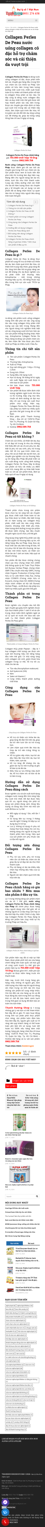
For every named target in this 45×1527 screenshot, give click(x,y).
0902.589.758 (26, 160)
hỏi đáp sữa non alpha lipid (16, 1339)
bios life (9, 1309)
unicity (9, 1422)
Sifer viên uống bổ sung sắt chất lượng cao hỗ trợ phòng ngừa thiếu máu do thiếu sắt (30, 1103)
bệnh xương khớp (28, 1313)
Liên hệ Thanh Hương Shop (15, 1)
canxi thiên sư (30, 1317)
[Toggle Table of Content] (34, 202)
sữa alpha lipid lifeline (14, 1365)
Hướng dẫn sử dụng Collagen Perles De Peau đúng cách (20, 229)
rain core (10, 1354)
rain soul (20, 1354)
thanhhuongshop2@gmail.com (15, 1504)
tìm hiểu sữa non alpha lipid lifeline (19, 1415)
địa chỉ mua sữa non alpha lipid (18, 1426)
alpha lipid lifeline (24, 1306)
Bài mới (31, 1243)
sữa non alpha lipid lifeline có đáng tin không (21, 1380)
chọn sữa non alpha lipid (15, 1320)
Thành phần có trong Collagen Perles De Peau (21, 218)
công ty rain (31, 1328)
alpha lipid (10, 1306)
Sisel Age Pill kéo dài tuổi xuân (17, 1208)
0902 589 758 (28, 1495)
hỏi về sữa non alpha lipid (16, 1335)
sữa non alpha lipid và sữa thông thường (21, 1396)
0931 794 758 (14, 1495)
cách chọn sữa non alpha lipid (17, 1324)
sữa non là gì (28, 1400)
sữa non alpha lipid (14, 1368)
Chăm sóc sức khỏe (23, 1080)
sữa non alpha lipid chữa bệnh (17, 1372)
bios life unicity (21, 1309)
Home (7, 27)
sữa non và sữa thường (15, 1404)
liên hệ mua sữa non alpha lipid (18, 1346)
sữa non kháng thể (13, 1400)
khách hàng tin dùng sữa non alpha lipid (21, 1342)
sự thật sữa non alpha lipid (16, 1407)
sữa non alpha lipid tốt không (17, 1393)
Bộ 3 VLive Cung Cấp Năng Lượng (17, 1236)
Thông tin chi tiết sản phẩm (20, 208)
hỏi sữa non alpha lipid (27, 1331)
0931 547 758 (25, 1498)
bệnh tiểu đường (12, 1313)
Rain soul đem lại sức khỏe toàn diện (19, 1220)
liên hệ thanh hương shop (16, 1350)
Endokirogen (28, 1046)
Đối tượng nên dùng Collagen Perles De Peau (20, 234)
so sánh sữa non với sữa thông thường (20, 1357)
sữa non (29, 1365)
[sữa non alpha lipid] (22, 10)
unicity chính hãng (21, 1422)
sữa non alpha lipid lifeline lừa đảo (19, 1385)
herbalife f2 (11, 1331)
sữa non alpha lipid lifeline (16, 1376)
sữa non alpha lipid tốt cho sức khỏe (19, 1389)
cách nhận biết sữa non (15, 1328)
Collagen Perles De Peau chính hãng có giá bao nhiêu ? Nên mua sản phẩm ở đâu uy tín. (22, 242)
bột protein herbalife (14, 1317)
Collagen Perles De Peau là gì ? (21, 205)
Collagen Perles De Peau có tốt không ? (21, 212)
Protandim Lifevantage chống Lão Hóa (20, 1232)
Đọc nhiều (14, 1243)
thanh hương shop (13, 1411)
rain (30, 1350)
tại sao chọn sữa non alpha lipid (18, 1418)
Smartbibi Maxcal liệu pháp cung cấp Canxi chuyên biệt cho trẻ (14, 1103)
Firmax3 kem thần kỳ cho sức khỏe (18, 1212)
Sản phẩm (13, 27)
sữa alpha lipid (12, 1361)
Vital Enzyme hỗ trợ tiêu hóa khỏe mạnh (20, 1228)
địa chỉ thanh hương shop (16, 1429)
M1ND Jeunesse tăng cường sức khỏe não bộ (22, 1224)
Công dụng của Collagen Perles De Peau (22, 223)
